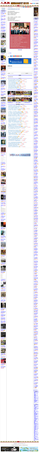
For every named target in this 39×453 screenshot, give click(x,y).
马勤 (34, 434)
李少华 (35, 439)
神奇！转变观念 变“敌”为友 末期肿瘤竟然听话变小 (18, 131)
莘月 (37, 416)
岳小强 (35, 399)
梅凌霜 (35, 392)
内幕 (6, 5)
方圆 (35, 412)
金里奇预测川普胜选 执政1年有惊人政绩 (16, 143)
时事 (8, 5)
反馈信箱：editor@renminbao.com (19, 443)
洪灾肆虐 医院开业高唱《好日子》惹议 (16, 80)
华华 (37, 431)
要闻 (3, 5)
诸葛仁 (37, 434)
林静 (34, 400)
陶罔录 (35, 423)
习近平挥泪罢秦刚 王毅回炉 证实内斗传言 (16, 128)
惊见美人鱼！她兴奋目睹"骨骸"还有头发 (16, 146)
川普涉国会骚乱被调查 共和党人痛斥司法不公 (17, 139)
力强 (37, 395)
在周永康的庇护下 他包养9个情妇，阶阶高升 (16, 105)
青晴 (35, 427)
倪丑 (37, 436)
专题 (28, 5)
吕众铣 (35, 417)
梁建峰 (36, 400)
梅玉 (34, 440)
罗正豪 (36, 406)
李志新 (35, 416)
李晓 (34, 435)
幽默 (11, 5)
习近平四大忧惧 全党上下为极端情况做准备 (16, 140)
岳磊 (37, 429)
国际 (13, 5)
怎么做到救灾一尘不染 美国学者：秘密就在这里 (18, 111)
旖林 (35, 431)
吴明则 (37, 423)
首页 (1, 5)
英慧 (34, 421)
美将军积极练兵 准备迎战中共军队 (15, 145)
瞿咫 (35, 429)
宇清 (37, 421)
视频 (35, 5)
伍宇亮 (35, 396)
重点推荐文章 (3, 10)
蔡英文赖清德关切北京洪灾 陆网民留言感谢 (17, 88)
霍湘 (37, 439)
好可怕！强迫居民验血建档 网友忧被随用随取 (17, 142)
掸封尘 (35, 411)
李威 (34, 430)
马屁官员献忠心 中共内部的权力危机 (16, 136)
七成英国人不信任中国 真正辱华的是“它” (16, 134)
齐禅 (35, 434)
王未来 (37, 413)
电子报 (38, 0)
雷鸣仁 (36, 408)
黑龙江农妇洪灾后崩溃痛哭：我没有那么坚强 (17, 79)
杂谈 (37, 5)
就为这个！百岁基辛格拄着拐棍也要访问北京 (17, 138)
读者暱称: (9, 73)
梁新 (35, 436)
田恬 (34, 431)
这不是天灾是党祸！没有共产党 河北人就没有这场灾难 (19, 108)
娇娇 (36, 439)
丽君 (36, 392)
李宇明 (35, 415)
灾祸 (18, 5)
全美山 (35, 407)
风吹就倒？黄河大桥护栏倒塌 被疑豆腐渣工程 (17, 106)
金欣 (37, 392)
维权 (32, 5)
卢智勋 (35, 418)
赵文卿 (35, 426)
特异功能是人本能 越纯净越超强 (15, 137)
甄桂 (35, 420)
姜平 (36, 426)
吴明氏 (37, 411)
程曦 (34, 395)
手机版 (36, 0)
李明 (35, 395)
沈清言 (35, 394)
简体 (32, 0)
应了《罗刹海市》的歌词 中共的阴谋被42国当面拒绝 (18, 112)
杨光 (34, 406)
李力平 (35, 425)
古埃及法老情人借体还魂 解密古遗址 (16, 144)
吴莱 (34, 433)
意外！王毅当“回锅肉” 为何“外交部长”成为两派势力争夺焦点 (19, 127)
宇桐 (36, 416)
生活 (23, 5)
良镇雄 (37, 418)
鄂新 (34, 429)
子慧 (35, 438)
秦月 (34, 410)
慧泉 (34, 422)
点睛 (35, 421)
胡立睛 (35, 413)
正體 (34, 0)
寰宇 (30, 5)
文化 (25, 5)
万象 (20, 5)
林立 (34, 436)
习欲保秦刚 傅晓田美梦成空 (15, 133)
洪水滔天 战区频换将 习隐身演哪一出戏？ (16, 107)
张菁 (34, 408)
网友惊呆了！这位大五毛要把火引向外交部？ (17, 132)
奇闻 (15, 5)
